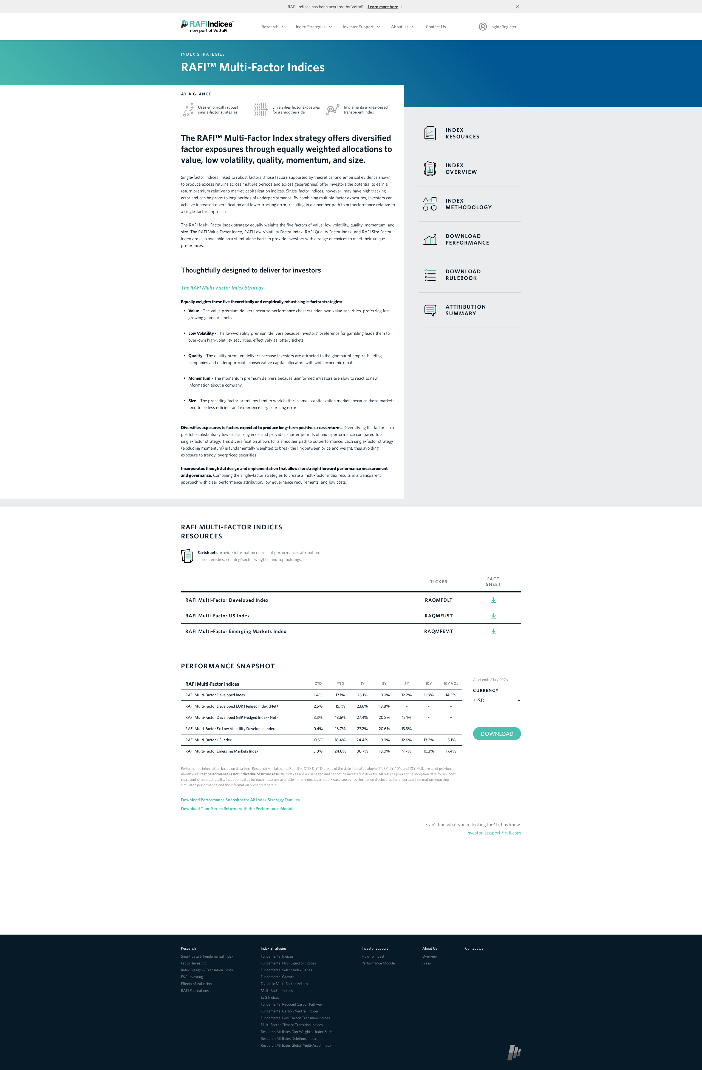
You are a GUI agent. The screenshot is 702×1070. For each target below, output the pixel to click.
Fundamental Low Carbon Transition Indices (295, 1018)
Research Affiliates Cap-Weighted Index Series (297, 1031)
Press (426, 963)
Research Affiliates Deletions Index (288, 1038)
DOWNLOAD (497, 733)
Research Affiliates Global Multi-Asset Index (296, 1045)
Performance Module (378, 963)
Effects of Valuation (196, 983)
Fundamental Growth (277, 977)
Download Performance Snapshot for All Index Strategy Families (240, 799)
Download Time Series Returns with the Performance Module (238, 808)
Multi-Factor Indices (277, 990)
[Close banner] (517, 6)
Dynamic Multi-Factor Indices (284, 983)
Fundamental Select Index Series (286, 970)
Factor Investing (193, 963)
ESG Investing (192, 977)
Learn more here (383, 6)
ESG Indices (270, 997)
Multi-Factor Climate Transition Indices (292, 1025)
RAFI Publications (195, 990)
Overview (430, 956)
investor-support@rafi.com (493, 833)
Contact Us (436, 26)
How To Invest (373, 956)
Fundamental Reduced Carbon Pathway (292, 1004)
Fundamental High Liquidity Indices (288, 963)
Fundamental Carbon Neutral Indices (290, 1011)
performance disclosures (373, 779)
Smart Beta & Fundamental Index (207, 956)
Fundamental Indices (277, 956)
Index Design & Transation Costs (207, 970)
